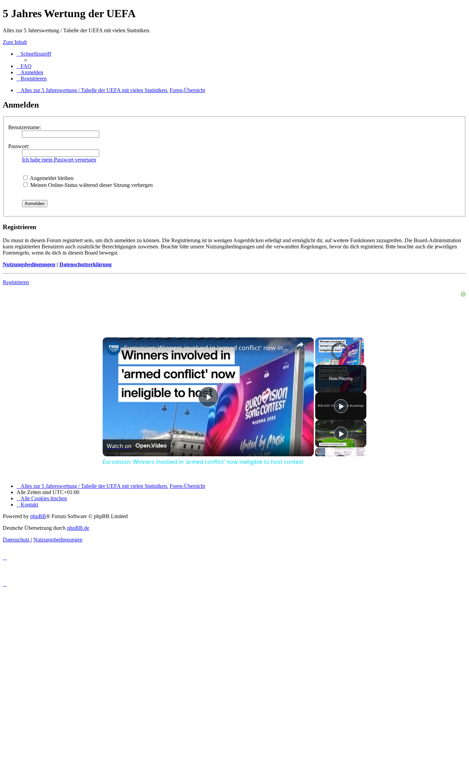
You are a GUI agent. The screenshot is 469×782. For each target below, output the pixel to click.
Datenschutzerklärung (85, 264)
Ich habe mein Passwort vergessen (59, 160)
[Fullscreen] (360, 361)
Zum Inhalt (15, 42)
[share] (300, 344)
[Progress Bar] (339, 356)
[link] (114, 348)
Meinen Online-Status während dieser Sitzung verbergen (91, 185)
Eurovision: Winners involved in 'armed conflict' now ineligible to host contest (207, 348)
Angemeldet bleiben (51, 178)
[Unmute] (327, 361)
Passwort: (18, 146)
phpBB (38, 516)
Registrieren (16, 282)
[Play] (319, 361)
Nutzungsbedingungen (29, 264)
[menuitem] (24, 66)
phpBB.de (78, 528)
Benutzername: (24, 127)
